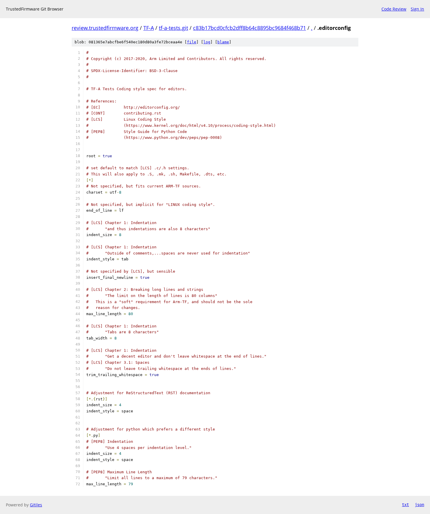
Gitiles (36, 505)
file (191, 42)
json (419, 504)
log (206, 42)
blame (223, 42)
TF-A (148, 27)
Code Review (393, 9)
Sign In (417, 9)
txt (405, 504)
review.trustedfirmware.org (105, 27)
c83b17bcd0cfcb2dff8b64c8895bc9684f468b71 (249, 27)
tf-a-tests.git (173, 27)
